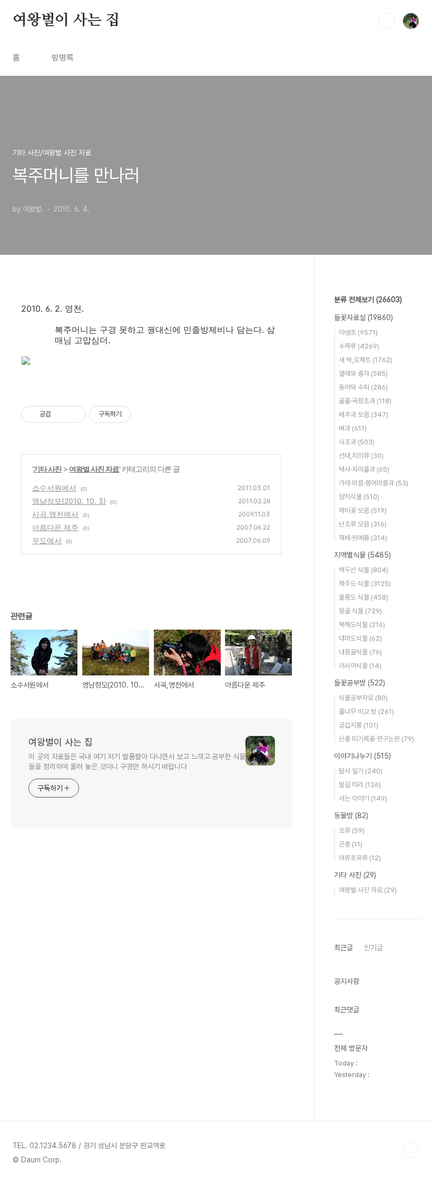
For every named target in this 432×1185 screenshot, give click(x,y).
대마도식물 (360, 638)
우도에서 (47, 540)
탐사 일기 (360, 771)
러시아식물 (360, 666)
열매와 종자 (363, 373)
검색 (387, 21)
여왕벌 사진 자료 (94, 468)
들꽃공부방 (359, 683)
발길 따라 (360, 785)
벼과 (353, 428)
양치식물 (359, 497)
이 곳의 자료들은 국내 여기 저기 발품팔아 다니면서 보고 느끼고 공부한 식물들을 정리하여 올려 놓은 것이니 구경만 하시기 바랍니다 (137, 761)
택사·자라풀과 (364, 469)
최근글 (343, 947)
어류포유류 (360, 858)
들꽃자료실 (363, 317)
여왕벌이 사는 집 (66, 20)
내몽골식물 (360, 652)
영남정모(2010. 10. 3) (69, 500)
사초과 (357, 442)
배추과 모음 (363, 415)
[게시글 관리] (74, 414)
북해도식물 (362, 625)
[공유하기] (60, 414)
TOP (410, 1149)
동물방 (351, 815)
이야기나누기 (362, 756)
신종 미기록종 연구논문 (376, 739)
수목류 (359, 346)
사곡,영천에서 (55, 514)
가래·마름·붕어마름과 (373, 483)
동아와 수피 (363, 387)
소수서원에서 (54, 487)
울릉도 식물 (363, 597)
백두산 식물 (363, 570)
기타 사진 (47, 468)
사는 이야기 (363, 798)
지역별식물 (362, 555)
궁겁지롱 (358, 725)
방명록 (63, 58)
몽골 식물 (360, 611)
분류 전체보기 (368, 299)
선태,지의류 (361, 456)
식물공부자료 (363, 698)
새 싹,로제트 (365, 360)
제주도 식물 (365, 583)
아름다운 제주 (55, 527)
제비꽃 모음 (363, 510)
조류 (352, 830)
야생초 (358, 332)
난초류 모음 (363, 524)
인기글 (373, 947)
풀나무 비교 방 (366, 711)
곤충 (350, 844)
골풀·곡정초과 (365, 401)
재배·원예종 (363, 538)
